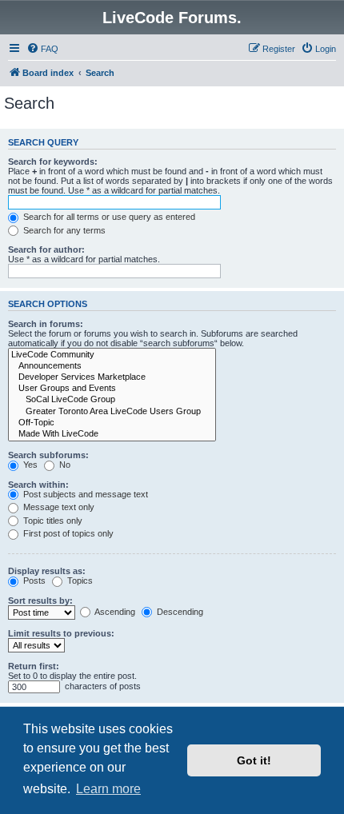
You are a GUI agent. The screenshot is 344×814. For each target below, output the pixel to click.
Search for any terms (63, 230)
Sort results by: (40, 600)
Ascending (114, 611)
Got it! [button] (254, 760)
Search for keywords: (53, 161)
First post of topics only (67, 533)
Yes (29, 464)
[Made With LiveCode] (112, 434)
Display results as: (47, 571)
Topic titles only (51, 520)
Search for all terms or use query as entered (108, 216)
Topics (79, 580)
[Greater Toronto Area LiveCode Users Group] (112, 411)
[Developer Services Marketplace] (112, 377)
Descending (178, 611)
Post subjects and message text (84, 494)
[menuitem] (42, 48)
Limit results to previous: (61, 633)
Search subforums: (48, 455)
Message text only (57, 507)
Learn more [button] (108, 789)
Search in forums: (45, 324)
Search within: (38, 484)
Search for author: (46, 249)
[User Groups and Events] (112, 388)
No (63, 464)
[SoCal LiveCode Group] (112, 399)
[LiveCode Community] (112, 355)
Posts (33, 580)
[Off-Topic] (112, 423)
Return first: (33, 666)
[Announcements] (112, 366)
